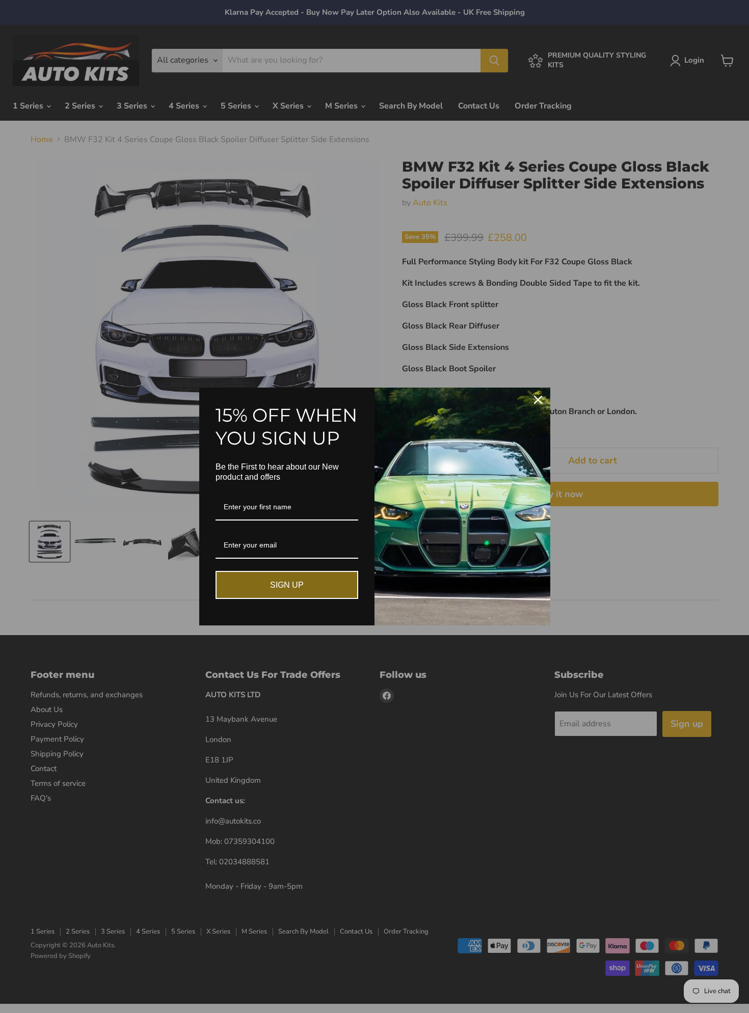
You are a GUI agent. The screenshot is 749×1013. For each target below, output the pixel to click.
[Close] (538, 400)
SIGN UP (287, 585)
